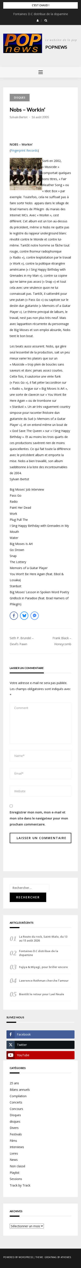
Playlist (14, 1173)
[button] (37, 20)
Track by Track (20, 1185)
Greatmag (50, 1257)
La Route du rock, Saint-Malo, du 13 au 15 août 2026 (43, 938)
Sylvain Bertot (18, 117)
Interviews (17, 1147)
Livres (14, 1153)
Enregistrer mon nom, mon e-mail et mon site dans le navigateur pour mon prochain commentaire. (39, 818)
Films (13, 1141)
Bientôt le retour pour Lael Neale (41, 994)
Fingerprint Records (24, 150)
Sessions (16, 1179)
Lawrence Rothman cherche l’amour (44, 980)
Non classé (17, 1166)
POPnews (56, 47)
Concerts (16, 1102)
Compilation (18, 1096)
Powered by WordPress (18, 1257)
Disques (19, 97)
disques (15, 1121)
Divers (14, 1128)
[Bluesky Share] (24, 616)
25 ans (14, 1083)
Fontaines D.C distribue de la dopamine (40, 14)
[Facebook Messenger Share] (34, 616)
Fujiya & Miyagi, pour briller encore (43, 967)
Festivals (16, 1134)
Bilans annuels (20, 1090)
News (14, 1160)
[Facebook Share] (14, 616)
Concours (16, 1109)
